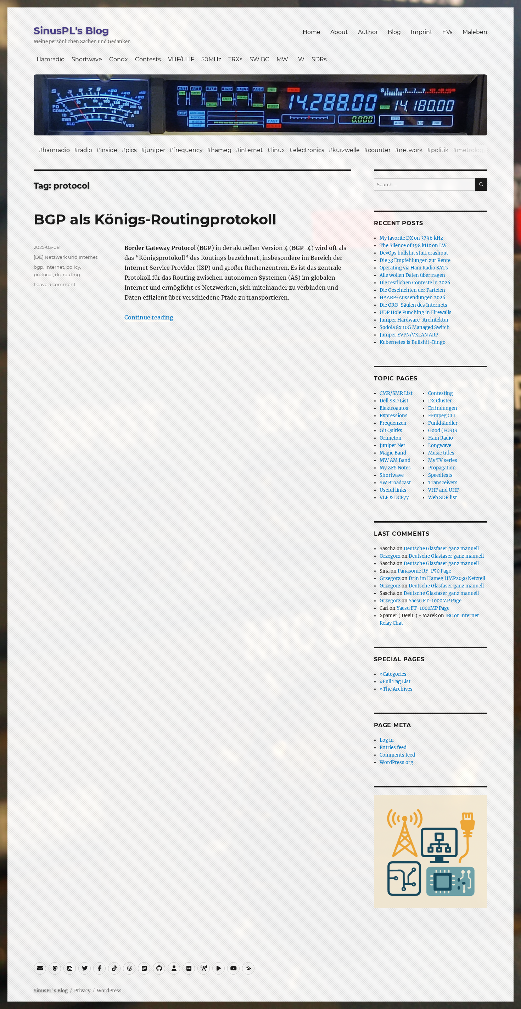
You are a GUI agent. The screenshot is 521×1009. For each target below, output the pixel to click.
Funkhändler (443, 423)
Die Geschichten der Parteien (412, 290)
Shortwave (87, 59)
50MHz (211, 59)
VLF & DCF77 (394, 498)
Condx (118, 59)
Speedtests (440, 475)
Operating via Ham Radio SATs (414, 268)
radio (85, 150)
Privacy (82, 991)
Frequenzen (393, 423)
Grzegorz (390, 556)
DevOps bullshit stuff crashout (414, 253)
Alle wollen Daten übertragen (412, 275)
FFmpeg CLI (441, 416)
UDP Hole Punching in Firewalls (416, 313)
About (339, 32)
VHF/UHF (181, 59)
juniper (155, 150)
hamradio (56, 150)
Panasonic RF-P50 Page (424, 571)
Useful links (393, 490)
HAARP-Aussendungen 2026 (413, 298)
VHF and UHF (443, 490)
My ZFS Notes (395, 468)
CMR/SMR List (396, 393)
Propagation (442, 468)
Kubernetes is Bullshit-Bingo (413, 342)
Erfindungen (442, 408)
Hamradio (51, 59)
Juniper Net (392, 445)
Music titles (441, 453)
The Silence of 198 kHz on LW (413, 246)
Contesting (440, 393)
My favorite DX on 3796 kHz (411, 238)
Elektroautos (394, 408)
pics (131, 150)
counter (379, 150)
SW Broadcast (395, 483)
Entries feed (393, 748)
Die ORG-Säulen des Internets (413, 305)
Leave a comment (54, 284)
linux (278, 150)
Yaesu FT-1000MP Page (435, 601)
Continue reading (148, 317)
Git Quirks (391, 431)
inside (108, 150)
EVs (447, 32)
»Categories (393, 674)
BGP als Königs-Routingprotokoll (155, 219)
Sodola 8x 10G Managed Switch (415, 327)
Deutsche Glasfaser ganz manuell (441, 549)
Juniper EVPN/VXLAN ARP (409, 335)
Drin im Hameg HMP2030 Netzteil (447, 578)
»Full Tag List (395, 682)
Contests (148, 59)
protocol (43, 274)
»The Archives (396, 689)
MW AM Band (395, 460)
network (411, 150)
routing (71, 274)
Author (368, 32)
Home (311, 32)
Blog (394, 32)
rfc (58, 274)
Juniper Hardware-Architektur (414, 320)
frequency (188, 150)
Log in (387, 740)
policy (73, 267)
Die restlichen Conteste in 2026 (415, 283)
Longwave (439, 445)
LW (299, 59)
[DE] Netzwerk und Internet (65, 257)
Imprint (421, 32)
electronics (308, 150)
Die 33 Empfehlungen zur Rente (415, 260)
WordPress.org (396, 762)
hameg (221, 150)
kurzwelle (346, 150)
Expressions (394, 416)
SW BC (259, 59)
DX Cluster (440, 401)
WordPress (109, 991)
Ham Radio (440, 438)
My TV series (442, 460)
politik (440, 150)
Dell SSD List (394, 401)
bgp (38, 267)
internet (251, 150)
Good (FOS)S (442, 431)
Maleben (475, 32)
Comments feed (397, 755)
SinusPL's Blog (71, 30)
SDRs (319, 59)
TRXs (235, 59)
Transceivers (443, 483)
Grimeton (391, 438)
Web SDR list (442, 498)
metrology (472, 150)
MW (282, 59)
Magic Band (393, 453)
